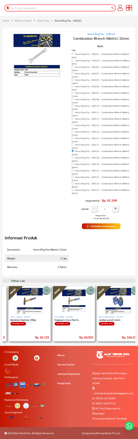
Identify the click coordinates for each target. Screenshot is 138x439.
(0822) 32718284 (105, 398)
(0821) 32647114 (105, 403)
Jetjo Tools (43, 20)
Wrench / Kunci (23, 20)
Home (6, 20)
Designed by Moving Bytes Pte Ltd (101, 433)
